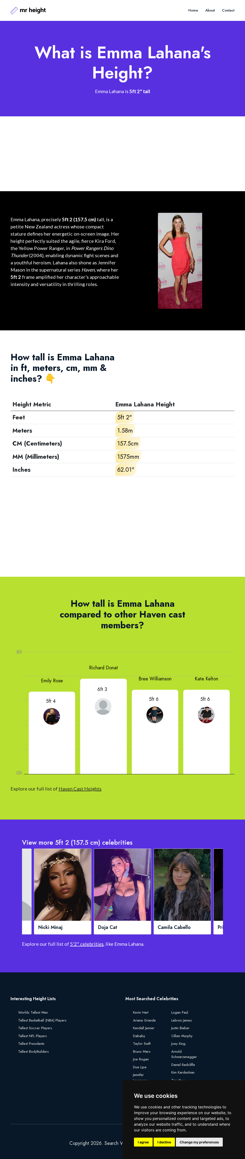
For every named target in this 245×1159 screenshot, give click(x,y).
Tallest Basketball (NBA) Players (42, 1020)
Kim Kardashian (183, 1072)
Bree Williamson (155, 678)
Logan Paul (179, 1012)
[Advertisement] (122, 153)
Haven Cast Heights (80, 788)
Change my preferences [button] (199, 1142)
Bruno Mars (141, 1051)
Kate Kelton (206, 678)
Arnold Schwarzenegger (184, 1054)
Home (193, 10)
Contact (228, 10)
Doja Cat (107, 927)
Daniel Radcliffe (183, 1064)
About (210, 10)
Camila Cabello (174, 927)
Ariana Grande (144, 1020)
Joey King (178, 1043)
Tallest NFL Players (32, 1036)
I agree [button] (143, 1142)
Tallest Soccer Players (35, 1028)
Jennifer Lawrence (140, 1077)
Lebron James (181, 1020)
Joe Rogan (141, 1059)
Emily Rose (52, 680)
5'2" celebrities (87, 944)
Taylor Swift (141, 1043)
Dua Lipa (139, 1067)
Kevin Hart (140, 1012)
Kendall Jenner (143, 1028)
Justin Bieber (180, 1028)
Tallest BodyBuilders (33, 1051)
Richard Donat (103, 667)
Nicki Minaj (50, 927)
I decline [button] (164, 1142)
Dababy (139, 1036)
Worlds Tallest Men (33, 1012)
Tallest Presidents (31, 1043)
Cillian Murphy (182, 1036)
